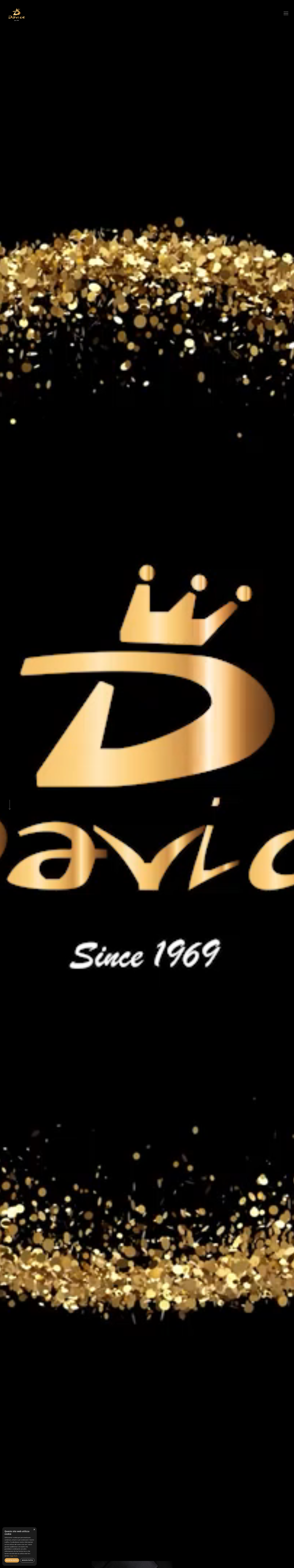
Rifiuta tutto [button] (27, 1560)
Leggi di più (13, 1556)
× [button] (34, 1529)
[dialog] (19, 1546)
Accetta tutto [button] (12, 1560)
